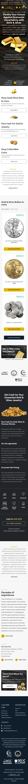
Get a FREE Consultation (14, 523)
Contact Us (9, 686)
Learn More (14, 136)
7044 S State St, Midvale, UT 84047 (20, 82)
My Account (4, 713)
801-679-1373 (16, 519)
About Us (17, 708)
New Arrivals (14, 209)
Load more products (14, 337)
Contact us (4, 711)
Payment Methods (20, 713)
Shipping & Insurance (20, 715)
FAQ (16, 710)
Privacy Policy (4, 715)
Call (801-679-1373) (14, 249)
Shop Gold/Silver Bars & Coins (12, 99)
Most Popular (5, 209)
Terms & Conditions (6, 717)
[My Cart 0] (23, 7)
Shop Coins (14, 161)
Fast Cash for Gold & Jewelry (12, 125)
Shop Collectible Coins (9, 151)
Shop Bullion (14, 110)
